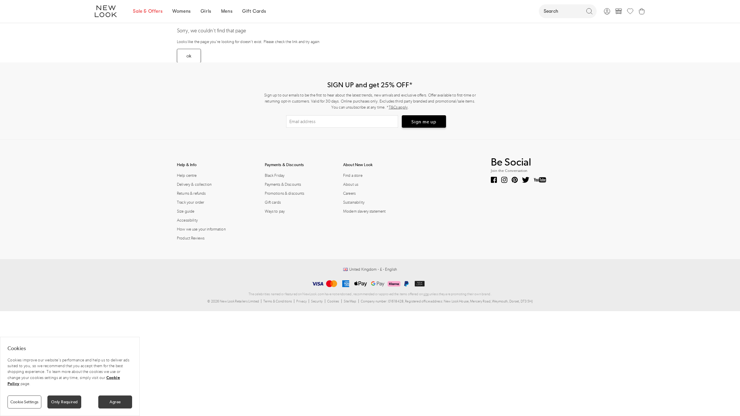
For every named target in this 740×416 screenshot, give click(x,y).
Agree (115, 402)
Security (317, 301)
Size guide (185, 211)
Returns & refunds (191, 193)
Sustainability (354, 202)
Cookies (333, 301)
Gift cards (273, 202)
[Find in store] (618, 11)
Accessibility (187, 220)
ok (188, 56)
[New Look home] (107, 11)
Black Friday (275, 175)
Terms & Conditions (277, 301)
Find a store (352, 175)
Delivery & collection (194, 184)
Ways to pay (275, 211)
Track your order (190, 202)
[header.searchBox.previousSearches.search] (589, 11)
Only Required (64, 402)
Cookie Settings (24, 402)
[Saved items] (630, 11)
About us (350, 184)
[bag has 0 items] (642, 11)
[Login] (607, 11)
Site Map (350, 301)
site (426, 294)
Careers (349, 193)
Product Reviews (190, 238)
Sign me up (423, 122)
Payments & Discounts (283, 184)
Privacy (301, 301)
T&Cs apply (398, 107)
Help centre (187, 175)
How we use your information (201, 229)
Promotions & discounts (284, 193)
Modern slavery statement (364, 211)
